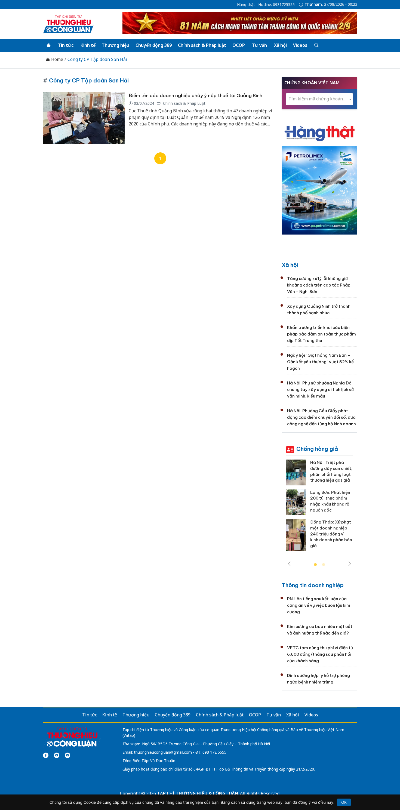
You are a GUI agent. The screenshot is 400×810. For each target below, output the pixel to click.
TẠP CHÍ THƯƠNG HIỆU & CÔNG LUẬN (197, 793)
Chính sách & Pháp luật (202, 45)
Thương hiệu (115, 45)
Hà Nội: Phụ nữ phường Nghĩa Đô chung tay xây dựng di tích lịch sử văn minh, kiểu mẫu (320, 389)
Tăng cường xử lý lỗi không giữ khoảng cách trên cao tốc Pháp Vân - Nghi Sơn (318, 285)
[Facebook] (45, 755)
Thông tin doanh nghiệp (313, 585)
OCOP (238, 45)
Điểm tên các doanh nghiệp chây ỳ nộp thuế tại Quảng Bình (195, 95)
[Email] (67, 755)
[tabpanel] (319, 507)
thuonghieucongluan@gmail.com (163, 752)
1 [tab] (315, 565)
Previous (289, 563)
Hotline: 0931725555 (276, 5)
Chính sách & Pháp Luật (183, 103)
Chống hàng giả (317, 448)
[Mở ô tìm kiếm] (316, 45)
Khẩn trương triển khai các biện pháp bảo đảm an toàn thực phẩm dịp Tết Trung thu (321, 334)
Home (56, 59)
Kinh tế (88, 45)
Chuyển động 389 (154, 45)
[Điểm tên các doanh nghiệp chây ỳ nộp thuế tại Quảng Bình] (84, 118)
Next (349, 563)
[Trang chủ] (49, 45)
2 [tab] (323, 565)
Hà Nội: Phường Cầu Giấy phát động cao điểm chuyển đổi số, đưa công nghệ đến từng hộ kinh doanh (321, 417)
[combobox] (319, 99)
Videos (300, 45)
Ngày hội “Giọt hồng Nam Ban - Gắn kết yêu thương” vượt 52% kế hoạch (320, 362)
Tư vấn (259, 45)
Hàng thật (246, 5)
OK (344, 802)
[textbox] (319, 98)
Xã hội (280, 45)
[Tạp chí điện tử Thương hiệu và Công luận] (72, 737)
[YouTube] (56, 755)
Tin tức (65, 45)
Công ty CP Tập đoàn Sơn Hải (97, 59)
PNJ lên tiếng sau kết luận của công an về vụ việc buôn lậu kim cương (318, 605)
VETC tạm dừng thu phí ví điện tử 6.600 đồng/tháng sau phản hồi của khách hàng (320, 654)
